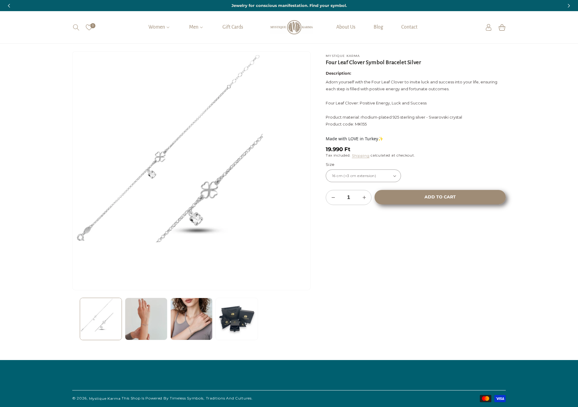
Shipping (361, 155)
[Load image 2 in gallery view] (146, 319)
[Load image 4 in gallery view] (237, 319)
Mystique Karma (105, 398)
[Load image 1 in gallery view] (101, 319)
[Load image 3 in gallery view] (191, 319)
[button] (76, 27)
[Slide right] (302, 319)
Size (330, 164)
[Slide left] (81, 319)
